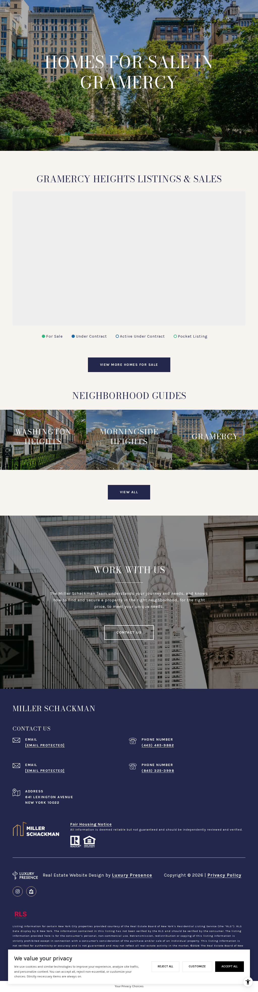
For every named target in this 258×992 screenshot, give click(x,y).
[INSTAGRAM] (18, 891)
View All (129, 492)
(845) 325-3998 (158, 771)
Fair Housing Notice (91, 824)
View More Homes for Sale (129, 365)
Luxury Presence (132, 875)
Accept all (229, 966)
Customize (197, 966)
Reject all (165, 966)
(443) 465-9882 (158, 745)
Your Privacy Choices (129, 986)
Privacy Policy (224, 875)
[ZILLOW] (31, 891)
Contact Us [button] (129, 632)
